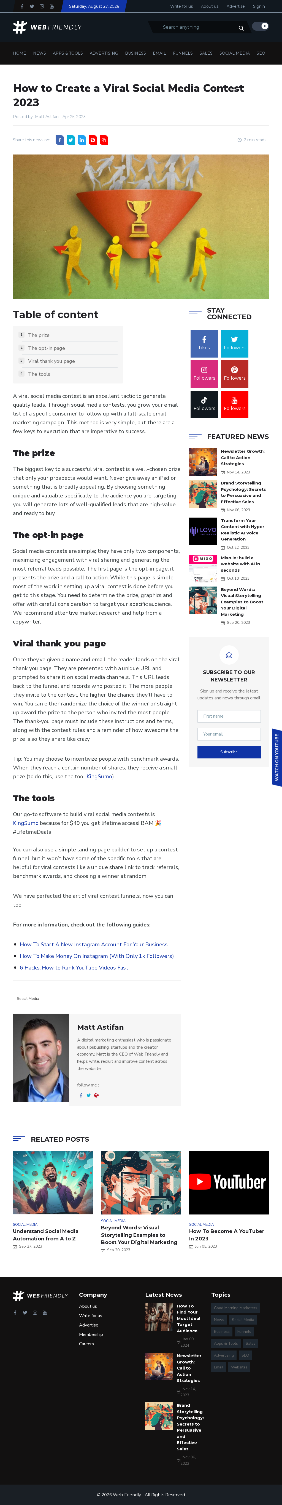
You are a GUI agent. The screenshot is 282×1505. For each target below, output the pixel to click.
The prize (39, 335)
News (39, 53)
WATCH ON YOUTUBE (277, 757)
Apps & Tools (68, 53)
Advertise (236, 6)
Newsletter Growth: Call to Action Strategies (243, 457)
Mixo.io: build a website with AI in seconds (240, 564)
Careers (86, 1344)
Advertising (104, 53)
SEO (261, 53)
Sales (206, 53)
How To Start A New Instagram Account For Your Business (94, 944)
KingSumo (99, 776)
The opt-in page (46, 348)
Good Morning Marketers (235, 1307)
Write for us (181, 6)
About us (209, 6)
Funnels (183, 53)
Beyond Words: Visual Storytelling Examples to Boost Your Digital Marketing (242, 602)
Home (19, 53)
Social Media (234, 53)
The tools (39, 374)
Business (135, 53)
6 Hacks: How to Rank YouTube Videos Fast (74, 967)
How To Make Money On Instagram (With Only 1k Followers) (97, 956)
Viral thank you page (51, 361)
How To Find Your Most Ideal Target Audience (188, 1318)
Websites (239, 1367)
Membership (91, 1334)
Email (159, 53)
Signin (259, 6)
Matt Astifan (47, 116)
